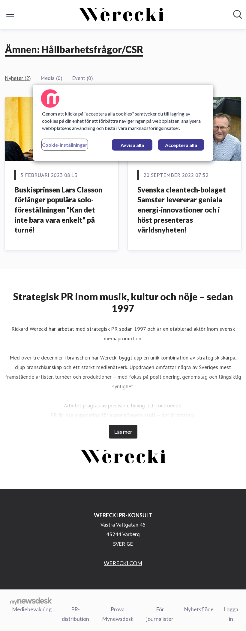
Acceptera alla (181, 145)
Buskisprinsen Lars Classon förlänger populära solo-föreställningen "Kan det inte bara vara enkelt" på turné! (58, 209)
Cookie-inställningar (64, 145)
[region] (123, 123)
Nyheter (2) (18, 78)
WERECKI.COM (123, 563)
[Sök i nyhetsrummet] (237, 14)
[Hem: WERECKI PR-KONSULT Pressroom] (121, 14)
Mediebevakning (32, 609)
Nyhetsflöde (199, 609)
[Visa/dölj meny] (10, 14)
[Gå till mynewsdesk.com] (31, 601)
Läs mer (123, 431)
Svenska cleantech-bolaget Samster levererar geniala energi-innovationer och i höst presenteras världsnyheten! (181, 209)
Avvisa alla (132, 145)
